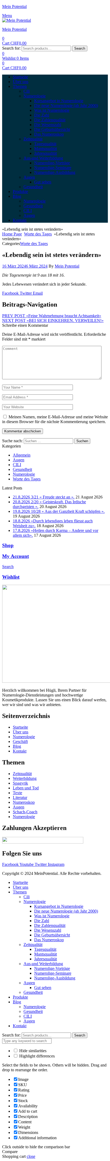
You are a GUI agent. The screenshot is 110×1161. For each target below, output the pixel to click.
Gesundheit (22, 469)
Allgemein (21, 455)
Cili (26, 897)
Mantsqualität (45, 954)
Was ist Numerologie (51, 916)
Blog (17, 1002)
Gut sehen (42, 987)
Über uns (20, 887)
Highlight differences (36, 1056)
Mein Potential (14, 6)
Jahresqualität (45, 959)
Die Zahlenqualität (49, 925)
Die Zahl (41, 920)
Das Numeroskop (49, 940)
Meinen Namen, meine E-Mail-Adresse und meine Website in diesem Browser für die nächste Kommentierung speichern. (55, 419)
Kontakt (19, 1026)
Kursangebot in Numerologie (58, 906)
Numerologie (24, 474)
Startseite (20, 882)
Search (79, 48)
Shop (8, 545)
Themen (20, 892)
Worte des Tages (38, 234)
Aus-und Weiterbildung (43, 963)
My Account (15, 556)
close (31, 1156)
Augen (18, 460)
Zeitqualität (32, 944)
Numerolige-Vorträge (52, 968)
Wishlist (10, 577)
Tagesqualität (45, 949)
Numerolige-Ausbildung (54, 978)
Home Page (12, 234)
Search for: (11, 48)
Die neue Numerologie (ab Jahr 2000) (66, 911)
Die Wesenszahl (47, 930)
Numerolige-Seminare (52, 973)
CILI (17, 464)
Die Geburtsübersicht (52, 935)
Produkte (20, 997)
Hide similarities (32, 1050)
